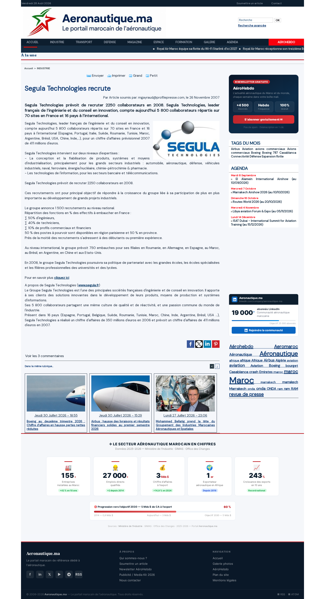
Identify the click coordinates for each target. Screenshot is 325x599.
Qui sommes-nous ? (133, 558)
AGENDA (239, 168)
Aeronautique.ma (208, 526)
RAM (294, 389)
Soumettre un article (250, 3)
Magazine (135, 42)
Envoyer (97, 75)
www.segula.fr (88, 285)
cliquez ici (61, 278)
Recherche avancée (252, 25)
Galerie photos (223, 563)
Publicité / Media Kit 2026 (137, 574)
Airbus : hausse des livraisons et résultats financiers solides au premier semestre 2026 (120, 425)
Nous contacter (130, 580)
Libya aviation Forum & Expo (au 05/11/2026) (263, 211)
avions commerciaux (270, 149)
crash (253, 371)
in (39, 574)
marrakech (268, 382)
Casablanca (287, 153)
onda (251, 389)
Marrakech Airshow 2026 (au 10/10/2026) (261, 192)
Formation (184, 42)
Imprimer (118, 75)
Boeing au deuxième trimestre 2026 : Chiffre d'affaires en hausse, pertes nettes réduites (56, 425)
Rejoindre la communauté (266, 330)
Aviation (247, 149)
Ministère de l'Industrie (130, 526)
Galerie (210, 42)
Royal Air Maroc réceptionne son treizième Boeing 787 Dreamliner (269, 49)
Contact (276, 3)
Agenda (232, 42)
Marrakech (237, 388)
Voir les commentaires (44, 356)
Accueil (33, 42)
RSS (78, 574)
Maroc (241, 380)
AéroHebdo (221, 569)
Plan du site (221, 574)
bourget (292, 366)
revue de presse (246, 394)
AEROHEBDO (286, 42)
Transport (84, 42)
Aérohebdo (241, 346)
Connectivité (240, 156)
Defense (110, 42)
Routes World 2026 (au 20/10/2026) (257, 202)
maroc (278, 372)
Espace (159, 42)
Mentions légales (224, 580)
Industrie (57, 42)
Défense (255, 156)
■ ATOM (293, 594)
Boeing (256, 153)
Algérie (280, 360)
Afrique (257, 360)
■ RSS (281, 594)
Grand (137, 75)
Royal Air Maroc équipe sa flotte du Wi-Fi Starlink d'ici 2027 (178, 49)
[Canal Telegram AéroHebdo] (69, 574)
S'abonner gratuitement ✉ (264, 119)
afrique (234, 360)
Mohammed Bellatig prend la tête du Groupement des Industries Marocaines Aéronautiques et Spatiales (185, 425)
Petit (153, 75)
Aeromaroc (286, 346)
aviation (292, 360)
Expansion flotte (273, 156)
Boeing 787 (270, 153)
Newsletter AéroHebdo (135, 569)
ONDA (271, 388)
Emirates (266, 372)
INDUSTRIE (43, 68)
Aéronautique (240, 354)
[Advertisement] (263, 260)
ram (280, 389)
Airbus (235, 149)
